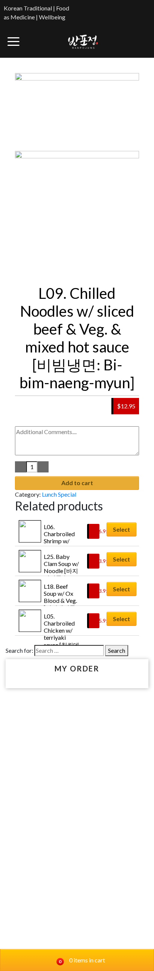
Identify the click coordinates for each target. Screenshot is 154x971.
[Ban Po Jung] (83, 41)
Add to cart (77, 482)
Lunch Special (59, 494)
